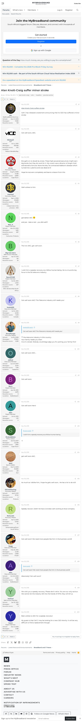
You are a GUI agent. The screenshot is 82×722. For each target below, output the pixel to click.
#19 (78, 587)
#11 (78, 375)
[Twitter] (11, 714)
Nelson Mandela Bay (11, 151)
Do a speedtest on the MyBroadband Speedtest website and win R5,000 (34, 80)
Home (74, 652)
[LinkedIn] (16, 714)
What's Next (11, 678)
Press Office (11, 669)
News (7, 666)
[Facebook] (6, 714)
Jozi (17, 473)
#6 (78, 242)
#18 (78, 561)
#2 (78, 129)
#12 (78, 401)
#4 (78, 183)
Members (32, 10)
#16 (78, 505)
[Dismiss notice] (78, 60)
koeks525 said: (28, 327)
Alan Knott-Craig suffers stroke (32, 108)
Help (68, 652)
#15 (78, 478)
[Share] (76, 104)
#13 (78, 426)
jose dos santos (48, 95)
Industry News (12, 675)
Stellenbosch (14, 396)
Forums (6, 10)
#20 (78, 612)
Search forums (16, 14)
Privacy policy (60, 652)
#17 (78, 535)
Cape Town (14, 177)
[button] (24, 10)
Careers (9, 698)
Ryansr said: (27, 431)
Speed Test (10, 684)
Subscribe (70, 718)
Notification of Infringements (22, 703)
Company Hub (12, 681)
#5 (78, 213)
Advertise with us (14, 692)
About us (9, 689)
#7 (78, 266)
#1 (78, 104)
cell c (32, 95)
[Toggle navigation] (2, 3)
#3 (78, 157)
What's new (18, 10)
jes (4, 95)
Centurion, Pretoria (12, 236)
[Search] (77, 10)
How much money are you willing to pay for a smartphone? (46, 60)
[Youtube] (21, 714)
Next (11, 99)
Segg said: (26, 566)
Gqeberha (15, 369)
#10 (78, 349)
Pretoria (15, 499)
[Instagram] (26, 714)
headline (38, 95)
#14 (78, 452)
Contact (9, 695)
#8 (78, 296)
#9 (78, 322)
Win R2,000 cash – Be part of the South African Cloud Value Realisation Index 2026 (39, 74)
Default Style (8, 652)
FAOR (16, 555)
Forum (7, 672)
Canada (16, 317)
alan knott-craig (24, 95)
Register (41, 41)
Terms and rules (48, 652)
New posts (5, 14)
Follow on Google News (44, 714)
